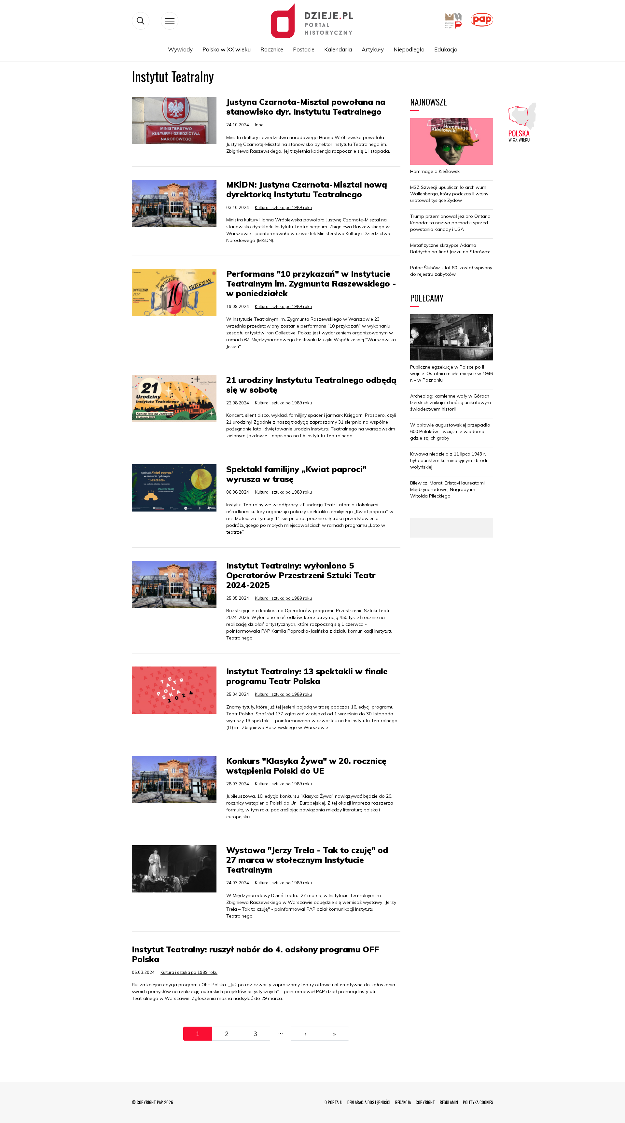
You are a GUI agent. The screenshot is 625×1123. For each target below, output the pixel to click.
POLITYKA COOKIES (478, 1102)
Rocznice (271, 49)
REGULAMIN (449, 1102)
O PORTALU (333, 1102)
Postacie (303, 49)
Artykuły (373, 49)
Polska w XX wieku (226, 49)
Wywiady (180, 49)
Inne (259, 124)
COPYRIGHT (425, 1102)
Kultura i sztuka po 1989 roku (283, 207)
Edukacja (445, 49)
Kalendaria (338, 49)
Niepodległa (409, 49)
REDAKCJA (403, 1102)
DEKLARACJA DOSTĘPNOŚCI (368, 1102)
